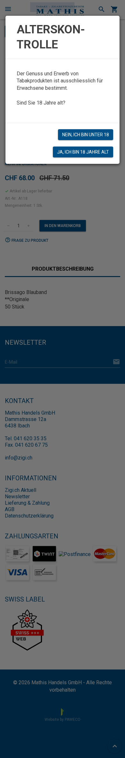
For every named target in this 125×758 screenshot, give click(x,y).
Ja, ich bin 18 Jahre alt (83, 152)
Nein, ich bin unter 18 (85, 134)
